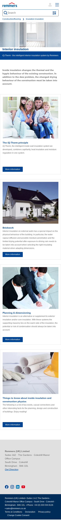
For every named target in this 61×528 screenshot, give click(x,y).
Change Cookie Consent (18, 515)
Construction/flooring (11, 19)
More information (12, 169)
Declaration (30, 512)
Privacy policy (44, 512)
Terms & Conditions (13, 512)
